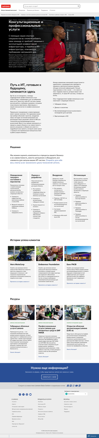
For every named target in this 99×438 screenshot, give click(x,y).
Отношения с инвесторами (18, 406)
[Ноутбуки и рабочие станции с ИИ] (67, 14)
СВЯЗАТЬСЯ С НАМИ (49, 377)
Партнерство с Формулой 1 (18, 424)
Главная (10, 20)
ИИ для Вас (40, 419)
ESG (13, 414)
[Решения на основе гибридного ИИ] (19, 14)
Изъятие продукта (68, 406)
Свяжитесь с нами (68, 404)
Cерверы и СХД (41, 414)
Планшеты (40, 409)
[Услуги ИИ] (74, 14)
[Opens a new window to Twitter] (71, 385)
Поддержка (66, 411)
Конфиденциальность (40, 433)
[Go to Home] (6, 6)
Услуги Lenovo (41, 416)
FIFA (13, 421)
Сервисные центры (16, 411)
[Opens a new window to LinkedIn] (79, 385)
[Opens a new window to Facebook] (68, 385)
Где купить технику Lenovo (70, 401)
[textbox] (76, 394)
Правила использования (58, 433)
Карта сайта (49, 433)
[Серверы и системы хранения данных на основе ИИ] (47, 14)
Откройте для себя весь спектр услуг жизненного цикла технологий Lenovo (36, 161)
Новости (14, 404)
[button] (78, 6)
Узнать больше (15, 352)
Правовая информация (17, 416)
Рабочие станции (42, 406)
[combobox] (50, 6)
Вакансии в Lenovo (16, 419)
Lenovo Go (14, 426)
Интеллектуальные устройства (45, 411)
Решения (15, 20)
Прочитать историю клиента (19, 281)
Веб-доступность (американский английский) (22, 409)
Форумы (66, 409)
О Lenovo (14, 401)
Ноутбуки (40, 401)
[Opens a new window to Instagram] (73, 385)
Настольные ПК (41, 404)
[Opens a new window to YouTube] (76, 385)
